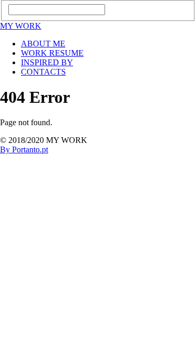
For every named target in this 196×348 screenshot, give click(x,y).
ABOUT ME (43, 43)
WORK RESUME (52, 53)
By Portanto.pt (24, 149)
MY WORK (20, 25)
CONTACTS (43, 71)
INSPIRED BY (47, 62)
